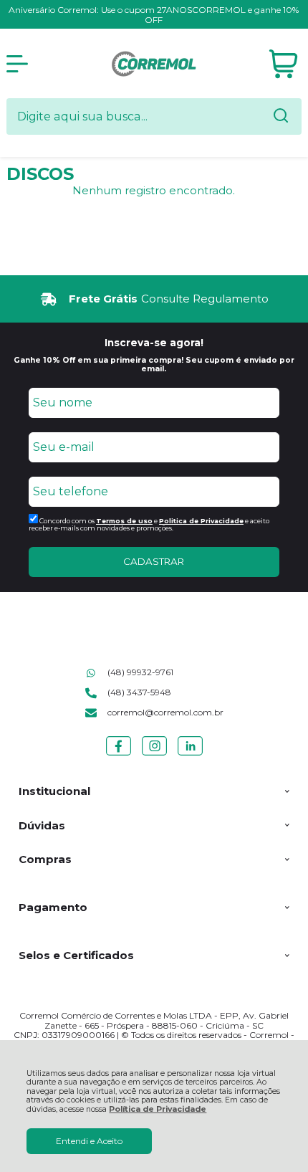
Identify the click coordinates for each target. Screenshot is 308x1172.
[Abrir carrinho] (283, 64)
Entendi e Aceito (89, 1140)
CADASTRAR (153, 561)
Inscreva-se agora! (154, 342)
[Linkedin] (190, 755)
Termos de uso (124, 521)
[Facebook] (118, 755)
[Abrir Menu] (17, 63)
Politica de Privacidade (201, 521)
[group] (154, 299)
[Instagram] (154, 755)
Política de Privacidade (157, 1109)
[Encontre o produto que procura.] (281, 116)
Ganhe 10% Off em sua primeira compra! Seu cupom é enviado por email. (154, 364)
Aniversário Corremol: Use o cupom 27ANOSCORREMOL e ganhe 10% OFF (154, 14)
